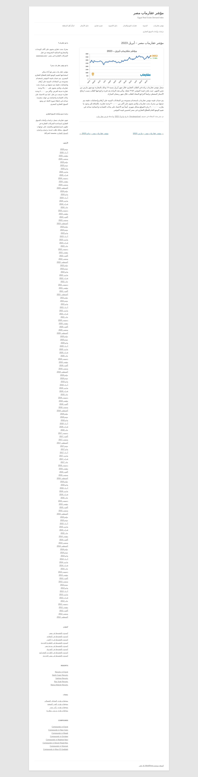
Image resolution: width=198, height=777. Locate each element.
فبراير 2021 (63, 314)
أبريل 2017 (64, 453)
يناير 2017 (64, 462)
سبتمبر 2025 (63, 159)
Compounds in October (59, 736)
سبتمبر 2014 (63, 543)
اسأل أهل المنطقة (68, 26)
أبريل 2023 (64, 236)
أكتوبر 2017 (63, 436)
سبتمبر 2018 (63, 407)
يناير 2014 (64, 569)
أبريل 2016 (64, 488)
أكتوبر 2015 (63, 507)
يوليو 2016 (64, 482)
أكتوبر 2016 (63, 472)
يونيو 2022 (64, 269)
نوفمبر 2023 (63, 214)
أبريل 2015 (64, 524)
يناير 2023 (64, 246)
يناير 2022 (64, 282)
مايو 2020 (64, 343)
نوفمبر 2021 (63, 288)
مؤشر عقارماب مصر (148, 13)
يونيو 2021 (64, 301)
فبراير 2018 (63, 427)
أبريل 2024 (64, 198)
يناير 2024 (64, 207)
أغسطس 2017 (62, 443)
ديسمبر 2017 (63, 433)
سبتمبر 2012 (63, 614)
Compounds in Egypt (60, 727)
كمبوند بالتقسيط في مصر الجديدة (55, 656)
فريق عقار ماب (102, 116)
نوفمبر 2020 (63, 323)
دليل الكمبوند (112, 26)
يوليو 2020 (64, 336)
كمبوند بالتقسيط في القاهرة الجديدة (54, 643)
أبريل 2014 (64, 559)
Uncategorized (134, 116)
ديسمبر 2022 (63, 249)
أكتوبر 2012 (63, 611)
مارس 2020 (63, 349)
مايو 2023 (64, 233)
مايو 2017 (64, 449)
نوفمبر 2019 (63, 362)
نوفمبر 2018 (63, 401)
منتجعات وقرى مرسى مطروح (57, 711)
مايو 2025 (64, 169)
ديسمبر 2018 (63, 398)
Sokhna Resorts (61, 678)
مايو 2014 (64, 556)
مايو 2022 (64, 272)
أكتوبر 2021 (63, 291)
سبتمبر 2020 (63, 330)
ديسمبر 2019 (63, 359)
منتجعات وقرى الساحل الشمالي (56, 701)
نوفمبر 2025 (63, 156)
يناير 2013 (64, 601)
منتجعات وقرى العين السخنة (57, 704)
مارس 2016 (63, 491)
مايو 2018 (64, 420)
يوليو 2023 (64, 227)
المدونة (145, 26)
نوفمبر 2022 (63, 253)
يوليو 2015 (64, 517)
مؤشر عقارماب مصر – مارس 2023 (148, 133)
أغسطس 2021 (62, 294)
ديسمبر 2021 (63, 285)
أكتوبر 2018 (63, 404)
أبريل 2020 (64, 346)
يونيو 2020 (64, 340)
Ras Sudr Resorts (61, 682)
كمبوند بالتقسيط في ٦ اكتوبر (57, 640)
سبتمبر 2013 (63, 582)
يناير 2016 (64, 498)
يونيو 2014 (64, 553)
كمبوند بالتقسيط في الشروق (57, 649)
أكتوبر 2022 (63, 256)
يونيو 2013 (64, 585)
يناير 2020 (64, 356)
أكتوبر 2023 (63, 217)
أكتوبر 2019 (63, 365)
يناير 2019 (64, 394)
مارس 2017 (63, 456)
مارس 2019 (63, 388)
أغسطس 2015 (62, 514)
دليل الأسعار (84, 26)
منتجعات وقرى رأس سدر (59, 707)
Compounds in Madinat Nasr (57, 740)
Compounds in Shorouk (59, 746)
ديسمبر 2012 (63, 604)
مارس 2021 (63, 311)
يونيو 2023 (64, 230)
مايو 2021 (64, 304)
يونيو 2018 (64, 417)
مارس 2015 (63, 527)
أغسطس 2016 (62, 478)
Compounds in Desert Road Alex (55, 743)
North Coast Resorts (60, 675)
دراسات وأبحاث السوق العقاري (153, 32)
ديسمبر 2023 (63, 211)
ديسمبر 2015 (63, 501)
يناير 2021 (64, 317)
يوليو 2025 (64, 162)
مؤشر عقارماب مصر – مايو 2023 (93, 133)
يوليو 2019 (64, 375)
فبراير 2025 (63, 175)
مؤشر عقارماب (158, 26)
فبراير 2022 (63, 278)
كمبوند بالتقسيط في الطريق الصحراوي (53, 653)
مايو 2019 (64, 382)
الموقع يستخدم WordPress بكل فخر (151, 766)
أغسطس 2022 (62, 262)
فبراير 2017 (63, 459)
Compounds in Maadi (60, 733)
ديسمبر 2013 (63, 572)
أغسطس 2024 (62, 188)
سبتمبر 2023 (63, 220)
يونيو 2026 (64, 149)
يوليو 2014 (64, 549)
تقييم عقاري (98, 26)
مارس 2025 (63, 172)
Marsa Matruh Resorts (59, 685)
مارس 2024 (63, 201)
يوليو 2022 (64, 265)
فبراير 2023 (63, 243)
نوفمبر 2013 (63, 575)
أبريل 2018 (64, 424)
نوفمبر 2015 (63, 504)
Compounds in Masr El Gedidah (55, 749)
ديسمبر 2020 (63, 320)
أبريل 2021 (64, 307)
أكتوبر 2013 (63, 578)
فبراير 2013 (63, 598)
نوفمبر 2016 (63, 469)
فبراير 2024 (63, 204)
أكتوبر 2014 (63, 540)
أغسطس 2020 (62, 333)
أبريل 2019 (64, 385)
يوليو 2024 (64, 191)
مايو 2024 (64, 194)
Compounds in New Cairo (58, 730)
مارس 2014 (63, 562)
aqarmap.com (41, 56)
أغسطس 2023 (62, 223)
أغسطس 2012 (62, 617)
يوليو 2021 (64, 298)
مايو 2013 (64, 588)
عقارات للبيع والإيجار (130, 26)
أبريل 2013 (64, 591)
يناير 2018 (64, 430)
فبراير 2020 (63, 353)
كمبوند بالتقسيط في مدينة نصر (56, 646)
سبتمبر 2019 (63, 369)
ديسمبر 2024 (63, 178)
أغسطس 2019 (62, 372)
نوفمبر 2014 (63, 536)
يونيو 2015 (64, 520)
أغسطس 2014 (62, 546)
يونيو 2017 (64, 446)
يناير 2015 (64, 533)
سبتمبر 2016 (63, 475)
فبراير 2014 (63, 565)
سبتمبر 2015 (63, 511)
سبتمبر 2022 (63, 259)
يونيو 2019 (64, 378)
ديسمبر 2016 (63, 465)
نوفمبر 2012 (63, 607)
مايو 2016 (64, 485)
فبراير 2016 (63, 494)
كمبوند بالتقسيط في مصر (58, 633)
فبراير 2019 (63, 391)
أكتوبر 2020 (63, 327)
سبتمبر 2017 (63, 440)
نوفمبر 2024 (63, 182)
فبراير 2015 (63, 530)
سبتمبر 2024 (63, 185)
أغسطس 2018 (62, 411)
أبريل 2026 (64, 153)
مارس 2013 (63, 595)
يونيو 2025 (64, 165)
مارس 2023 (63, 240)
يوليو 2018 (64, 414)
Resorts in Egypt (61, 672)
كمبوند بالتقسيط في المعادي (57, 636)
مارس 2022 (63, 275)
